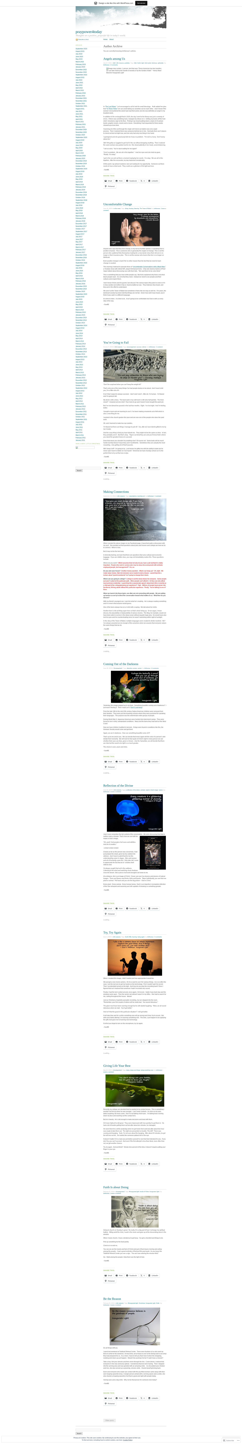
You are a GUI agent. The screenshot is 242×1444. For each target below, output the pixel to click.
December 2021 (81, 98)
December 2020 (81, 129)
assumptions (133, 496)
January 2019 (80, 190)
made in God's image (152, 790)
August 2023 (80, 51)
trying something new (147, 1070)
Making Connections (116, 491)
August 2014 (80, 328)
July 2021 (79, 111)
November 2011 (81, 414)
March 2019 (80, 184)
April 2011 (79, 432)
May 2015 (79, 304)
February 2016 (81, 281)
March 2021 (80, 122)
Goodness (142, 1303)
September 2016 (81, 263)
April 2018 (79, 213)
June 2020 (79, 145)
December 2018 (81, 192)
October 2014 (80, 323)
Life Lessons (120, 63)
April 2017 (79, 244)
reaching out (141, 496)
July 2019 (79, 174)
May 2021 (79, 116)
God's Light (140, 63)
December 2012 (81, 380)
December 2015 (81, 286)
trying (127, 1070)
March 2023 (80, 62)
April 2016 (79, 276)
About (111, 39)
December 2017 (81, 224)
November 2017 (81, 226)
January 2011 (80, 440)
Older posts (109, 1420)
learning (134, 937)
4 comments (155, 668)
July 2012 (79, 393)
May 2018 (79, 210)
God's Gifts (128, 937)
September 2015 (81, 294)
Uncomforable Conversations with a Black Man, (149, 267)
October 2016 (80, 260)
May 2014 (79, 336)
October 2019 (80, 166)
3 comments (158, 937)
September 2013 (81, 357)
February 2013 (81, 375)
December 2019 (81, 161)
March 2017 (80, 247)
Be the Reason (112, 1298)
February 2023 (81, 64)
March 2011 (80, 435)
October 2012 (80, 385)
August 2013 (80, 359)
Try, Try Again (112, 932)
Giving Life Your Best (116, 1065)
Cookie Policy (127, 1440)
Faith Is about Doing (115, 1187)
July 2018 (79, 205)
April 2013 (79, 370)
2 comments (114, 65)
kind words (148, 63)
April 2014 (79, 338)
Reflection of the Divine (118, 785)
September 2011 (81, 419)
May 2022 (79, 85)
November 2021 (81, 101)
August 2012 (80, 391)
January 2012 (80, 409)
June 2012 (79, 396)
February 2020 (81, 156)
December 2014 (81, 318)
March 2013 (80, 372)
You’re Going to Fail (116, 342)
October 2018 (80, 197)
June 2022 (79, 82)
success (139, 347)
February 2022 (81, 93)
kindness (154, 63)
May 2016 (79, 273)
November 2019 (81, 163)
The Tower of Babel (145, 208)
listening (136, 208)
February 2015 (81, 312)
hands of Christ (144, 1191)
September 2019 (81, 169)
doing (126, 208)
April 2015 (79, 307)
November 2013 (81, 352)
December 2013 (81, 349)
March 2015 (80, 310)
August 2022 (80, 77)
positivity (127, 63)
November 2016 (81, 257)
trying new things (135, 1070)
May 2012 (79, 398)
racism (139, 668)
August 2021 (80, 109)
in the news (117, 208)
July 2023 (79, 54)
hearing (131, 208)
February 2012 (81, 406)
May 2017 (79, 242)
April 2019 (79, 182)
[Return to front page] (121, 28)
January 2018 (80, 221)
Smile (157, 1303)
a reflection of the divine (133, 790)
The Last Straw (110, 106)
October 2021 (80, 103)
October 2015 (80, 291)
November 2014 (81, 320)
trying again (141, 937)
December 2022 (81, 69)
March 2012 (80, 404)
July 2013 (79, 362)
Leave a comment (116, 791)
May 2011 (79, 430)
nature (161, 790)
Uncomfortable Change (117, 204)
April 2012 (79, 401)
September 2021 (81, 106)
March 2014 (80, 341)
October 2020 (80, 135)
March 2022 (80, 90)
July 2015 (79, 299)
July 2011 (79, 425)
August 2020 (80, 140)
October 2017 (80, 229)
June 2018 (79, 208)
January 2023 (80, 67)
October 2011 (80, 417)
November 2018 (81, 195)
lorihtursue (106, 65)
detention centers (132, 668)
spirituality (160, 63)
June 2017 (79, 239)
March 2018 (80, 216)
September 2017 (81, 231)
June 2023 (79, 56)
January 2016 (80, 284)
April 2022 (79, 88)
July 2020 (79, 143)
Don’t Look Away (136, 707)
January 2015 (80, 315)
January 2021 (80, 127)
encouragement (131, 347)
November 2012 (81, 383)
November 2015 (81, 289)
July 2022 (79, 80)
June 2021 (79, 114)
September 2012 (81, 388)
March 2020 (80, 153)
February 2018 (81, 218)
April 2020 (79, 150)
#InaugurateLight (134, 1191)
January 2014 (80, 346)
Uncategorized (118, 668)
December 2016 (81, 255)
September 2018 (81, 200)
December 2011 (81, 411)
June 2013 (79, 365)
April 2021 (79, 119)
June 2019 (79, 177)
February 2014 (81, 344)
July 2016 (79, 268)
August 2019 (80, 171)
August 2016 (80, 265)
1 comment (159, 347)
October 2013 (80, 354)
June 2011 (79, 427)
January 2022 (80, 96)
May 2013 (79, 367)
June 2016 (79, 271)
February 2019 (81, 187)
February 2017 (81, 250)
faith (114, 63)
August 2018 (80, 203)
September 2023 (81, 49)
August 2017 (80, 234)
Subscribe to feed (83, 39)
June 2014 (79, 333)
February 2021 (81, 124)
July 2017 (79, 237)
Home (105, 39)
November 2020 (81, 132)
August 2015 (80, 297)
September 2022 (81, 75)
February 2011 (81, 438)
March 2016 (80, 278)
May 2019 (79, 179)
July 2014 (79, 331)
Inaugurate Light (154, 1191)
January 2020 (80, 158)
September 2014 (81, 325)
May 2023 (79, 59)
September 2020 (81, 137)
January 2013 (80, 378)
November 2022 (81, 72)
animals (143, 790)
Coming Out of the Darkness (120, 664)
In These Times (112, 109)
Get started (141, 3)
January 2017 (80, 252)
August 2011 (80, 422)
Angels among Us (114, 58)
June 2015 (79, 302)
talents (144, 347)
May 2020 (79, 148)
